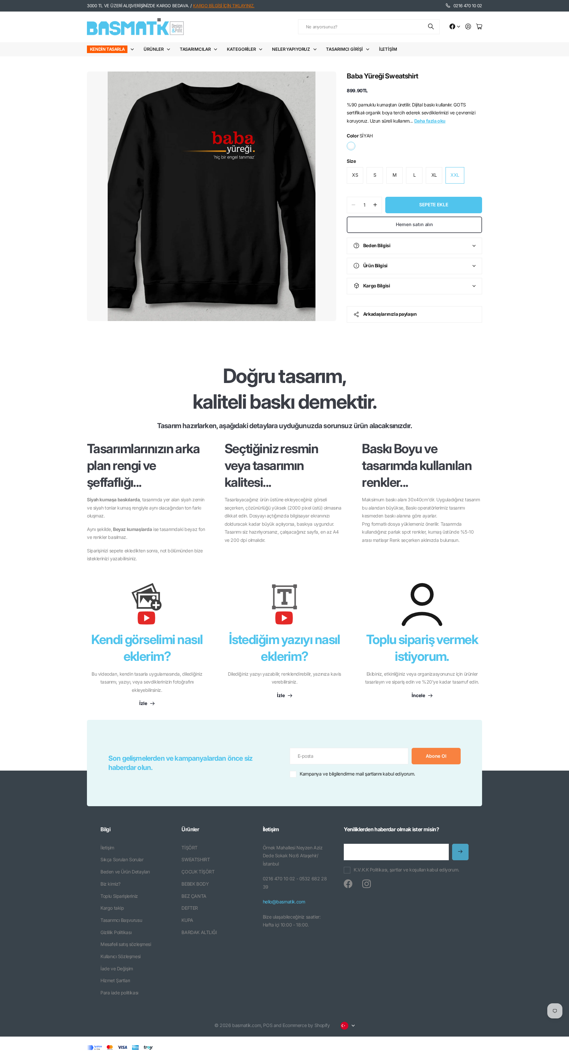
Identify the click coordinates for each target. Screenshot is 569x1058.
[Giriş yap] (468, 26)
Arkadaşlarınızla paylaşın (390, 314)
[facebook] (348, 884)
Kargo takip (112, 908)
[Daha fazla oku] (454, 26)
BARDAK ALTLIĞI (199, 932)
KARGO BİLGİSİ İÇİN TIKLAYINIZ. (223, 5)
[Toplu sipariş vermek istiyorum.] (422, 604)
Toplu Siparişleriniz (119, 896)
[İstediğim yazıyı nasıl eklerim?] (284, 607)
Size (351, 161)
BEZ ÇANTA (193, 896)
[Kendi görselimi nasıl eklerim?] (147, 607)
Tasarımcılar (195, 49)
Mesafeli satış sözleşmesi (125, 944)
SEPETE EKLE (433, 204)
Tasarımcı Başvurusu (121, 920)
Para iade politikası (119, 992)
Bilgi (105, 829)
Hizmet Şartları (115, 980)
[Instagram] (366, 884)
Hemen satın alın (414, 224)
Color (359, 135)
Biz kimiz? (110, 884)
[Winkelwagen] (479, 26)
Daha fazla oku (430, 121)
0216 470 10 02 (467, 5)
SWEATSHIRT (195, 859)
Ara (431, 26)
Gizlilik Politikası (115, 932)
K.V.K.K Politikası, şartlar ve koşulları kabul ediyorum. (406, 869)
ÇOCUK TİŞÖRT (197, 871)
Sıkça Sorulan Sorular (121, 859)
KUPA (187, 920)
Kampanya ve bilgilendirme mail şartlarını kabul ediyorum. (357, 774)
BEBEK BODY (195, 884)
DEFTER (189, 908)
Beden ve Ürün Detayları (124, 871)
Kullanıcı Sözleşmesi (120, 956)
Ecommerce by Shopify (306, 1025)
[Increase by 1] (375, 205)
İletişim (388, 49)
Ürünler (153, 49)
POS (267, 1025)
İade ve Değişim (116, 968)
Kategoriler (241, 49)
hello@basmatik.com (284, 901)
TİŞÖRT (189, 847)
